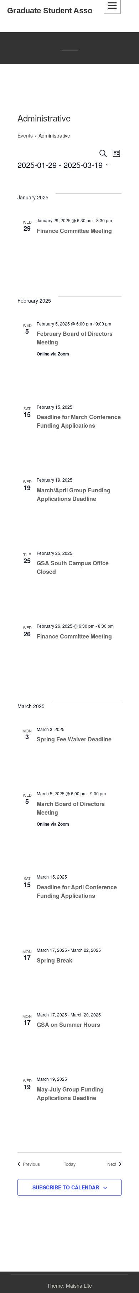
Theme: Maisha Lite (69, 1285)
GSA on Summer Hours (68, 1024)
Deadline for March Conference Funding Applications (79, 421)
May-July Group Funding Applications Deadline (70, 1093)
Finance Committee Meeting (74, 231)
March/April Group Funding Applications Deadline (73, 494)
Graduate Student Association (62, 10)
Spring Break (54, 960)
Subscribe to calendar (65, 1187)
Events (25, 135)
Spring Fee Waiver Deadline (74, 739)
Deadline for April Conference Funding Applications (77, 891)
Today (70, 1164)
